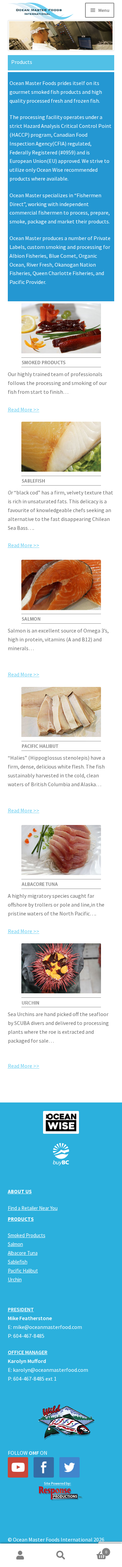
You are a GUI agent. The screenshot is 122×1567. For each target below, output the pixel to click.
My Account (20, 1555)
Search (61, 1555)
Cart (94, 1549)
